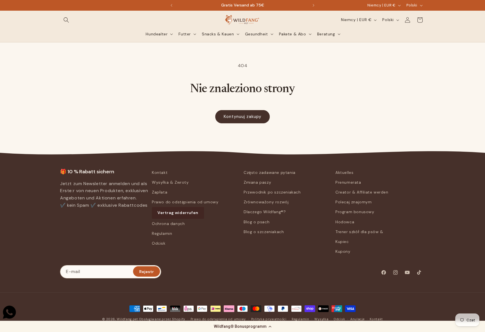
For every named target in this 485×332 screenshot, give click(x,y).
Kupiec (342, 241)
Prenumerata (348, 182)
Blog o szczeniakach (264, 231)
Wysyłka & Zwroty (170, 182)
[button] (242, 326)
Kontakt (160, 172)
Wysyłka (321, 319)
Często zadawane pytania (270, 172)
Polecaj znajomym (353, 201)
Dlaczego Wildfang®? (265, 212)
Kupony (343, 251)
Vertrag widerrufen (177, 212)
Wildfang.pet (127, 319)
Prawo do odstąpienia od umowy (185, 201)
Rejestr (146, 271)
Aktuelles (344, 172)
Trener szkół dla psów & (359, 231)
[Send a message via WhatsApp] (9, 312)
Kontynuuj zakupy (242, 116)
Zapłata (159, 192)
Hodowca (344, 221)
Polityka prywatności (269, 319)
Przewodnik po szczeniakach (272, 192)
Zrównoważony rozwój (266, 201)
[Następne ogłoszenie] (313, 5)
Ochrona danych (168, 223)
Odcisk (159, 243)
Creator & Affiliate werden (361, 192)
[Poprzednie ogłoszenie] (171, 5)
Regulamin (162, 233)
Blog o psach (256, 221)
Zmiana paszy (257, 182)
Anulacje (357, 319)
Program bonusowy (354, 212)
